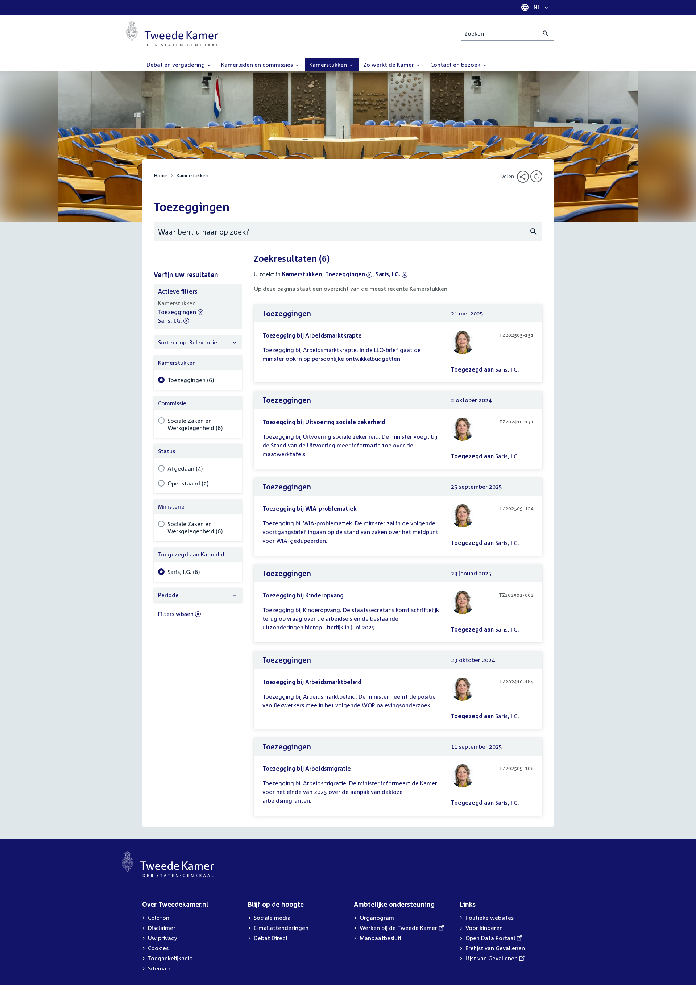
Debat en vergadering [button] (176, 64)
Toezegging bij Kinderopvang (303, 595)
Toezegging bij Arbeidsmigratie (306, 768)
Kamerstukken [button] (328, 64)
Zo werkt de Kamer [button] (389, 64)
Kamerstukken (192, 175)
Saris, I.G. (389, 274)
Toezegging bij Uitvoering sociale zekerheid (323, 422)
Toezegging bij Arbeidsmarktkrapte (312, 335)
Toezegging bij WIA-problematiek (309, 508)
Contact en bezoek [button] (456, 64)
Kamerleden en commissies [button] (257, 64)
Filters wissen (176, 613)
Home (160, 175)
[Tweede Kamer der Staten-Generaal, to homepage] (172, 33)
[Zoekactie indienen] (546, 33)
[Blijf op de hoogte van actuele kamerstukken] (536, 176)
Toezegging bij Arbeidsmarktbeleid (311, 682)
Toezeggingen (345, 274)
